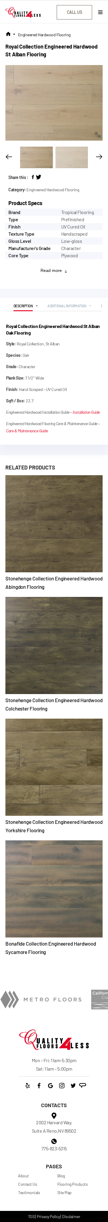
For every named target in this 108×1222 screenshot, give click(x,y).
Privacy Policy (48, 1216)
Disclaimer (71, 1216)
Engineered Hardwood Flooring (44, 34)
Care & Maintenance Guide (27, 430)
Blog (61, 1175)
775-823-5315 (54, 1148)
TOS (31, 1216)
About (23, 1175)
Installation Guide (86, 412)
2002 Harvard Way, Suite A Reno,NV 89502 (54, 1126)
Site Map (64, 1192)
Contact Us (27, 1184)
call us (74, 12)
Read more (51, 270)
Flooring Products (72, 1184)
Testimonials (29, 1192)
